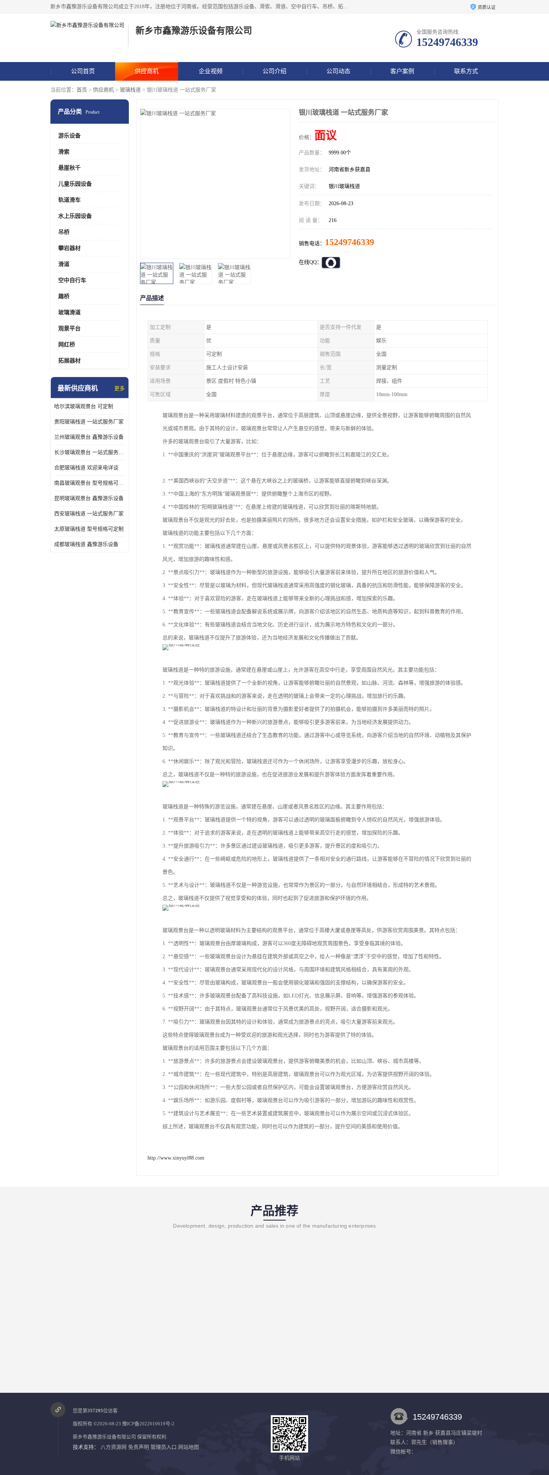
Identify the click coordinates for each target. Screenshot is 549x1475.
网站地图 (188, 1447)
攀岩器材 (69, 248)
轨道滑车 (69, 200)
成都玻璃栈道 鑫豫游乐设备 (86, 544)
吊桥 (63, 232)
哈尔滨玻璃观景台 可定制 (83, 406)
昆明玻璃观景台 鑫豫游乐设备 (89, 498)
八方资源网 (113, 1447)
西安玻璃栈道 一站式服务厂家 (89, 513)
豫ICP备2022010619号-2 (148, 1423)
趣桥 (63, 296)
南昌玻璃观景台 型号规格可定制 (89, 483)
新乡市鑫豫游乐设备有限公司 (104, 1436)
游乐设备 (69, 136)
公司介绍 (274, 71)
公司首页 (83, 71)
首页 (82, 90)
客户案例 (402, 71)
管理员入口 (164, 1447)
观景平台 (69, 328)
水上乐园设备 (75, 216)
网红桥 (66, 345)
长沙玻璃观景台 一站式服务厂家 (89, 452)
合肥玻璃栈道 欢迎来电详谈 (86, 467)
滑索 (63, 152)
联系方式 (466, 71)
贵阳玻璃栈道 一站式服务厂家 (89, 422)
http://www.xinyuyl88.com (176, 1158)
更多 (119, 388)
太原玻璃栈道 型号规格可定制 (89, 529)
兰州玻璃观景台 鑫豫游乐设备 (89, 437)
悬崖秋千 (69, 168)
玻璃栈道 (130, 90)
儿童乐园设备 (75, 184)
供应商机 (147, 71)
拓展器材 (69, 361)
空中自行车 (72, 280)
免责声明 (138, 1447)
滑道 (63, 264)
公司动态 (338, 71)
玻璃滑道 (69, 312)
